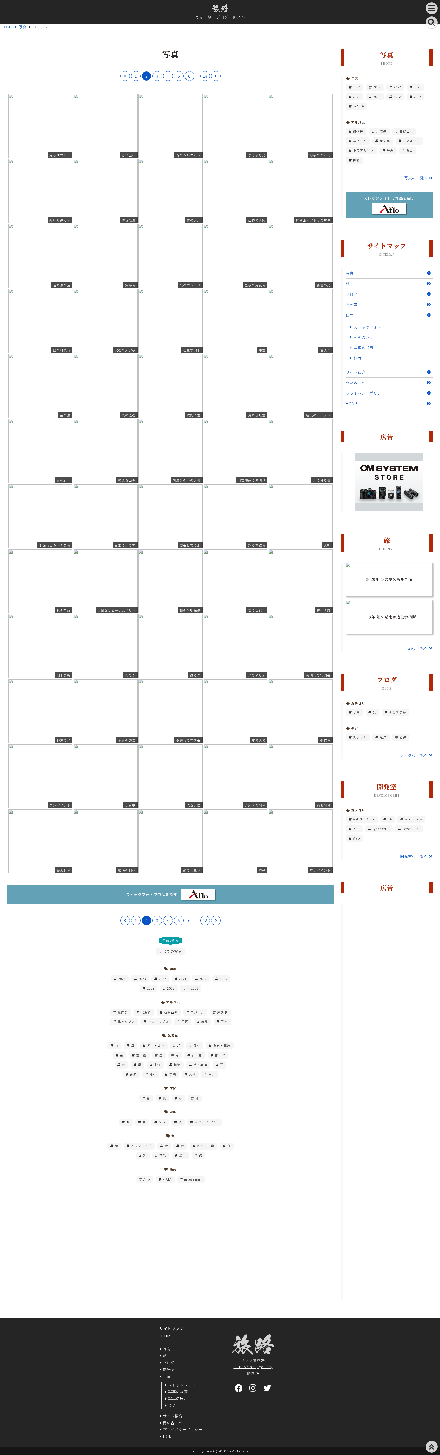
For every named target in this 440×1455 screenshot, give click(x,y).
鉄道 (133, 1074)
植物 (177, 1064)
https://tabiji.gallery (252, 1366)
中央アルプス (158, 1021)
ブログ (222, 17)
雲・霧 (141, 1055)
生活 (212, 1074)
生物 (157, 1064)
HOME (7, 27)
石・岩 (197, 1055)
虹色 (182, 1155)
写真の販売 (363, 337)
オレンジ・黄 (141, 1145)
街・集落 (200, 1064)
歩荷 (358, 358)
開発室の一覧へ (414, 856)
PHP (356, 828)
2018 (150, 988)
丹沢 (184, 1021)
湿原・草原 (222, 1045)
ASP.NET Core (364, 819)
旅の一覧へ (418, 648)
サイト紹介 (356, 372)
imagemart (193, 1179)
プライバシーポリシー (365, 393)
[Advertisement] (389, 1102)
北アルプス (126, 1021)
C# (390, 819)
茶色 (162, 1155)
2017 (171, 988)
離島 (204, 1021)
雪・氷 (220, 1055)
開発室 (239, 17)
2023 (142, 978)
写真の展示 (363, 347)
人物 (192, 1074)
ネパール (198, 1012)
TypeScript (381, 828)
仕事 (350, 315)
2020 (203, 978)
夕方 (162, 1122)
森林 (197, 1045)
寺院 (172, 1074)
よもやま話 (397, 712)
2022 (162, 978)
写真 (199, 17)
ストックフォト (367, 327)
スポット (360, 737)
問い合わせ (356, 382)
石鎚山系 (171, 1012)
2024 (122, 978)
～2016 (192, 988)
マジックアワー (207, 1122)
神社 (153, 1074)
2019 (223, 978)
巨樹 (224, 1021)
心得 (403, 737)
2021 (183, 978)
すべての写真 (170, 951)
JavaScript (411, 828)
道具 (383, 737)
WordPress (414, 819)
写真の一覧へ (416, 178)
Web (356, 838)
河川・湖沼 (156, 1045)
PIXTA (167, 1179)
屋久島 (222, 1012)
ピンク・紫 (205, 1145)
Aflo (146, 1179)
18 (205, 76)
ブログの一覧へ (414, 755)
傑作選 (123, 1012)
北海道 (146, 1012)
